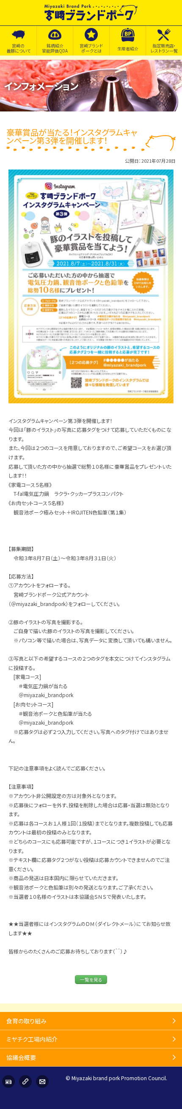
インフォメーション (8, 1081)
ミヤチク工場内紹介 (32, 1039)
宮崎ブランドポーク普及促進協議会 (91, 12)
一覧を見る (91, 979)
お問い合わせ (42, 1081)
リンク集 (25, 1081)
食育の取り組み (26, 1021)
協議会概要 (21, 1057)
